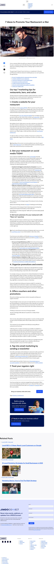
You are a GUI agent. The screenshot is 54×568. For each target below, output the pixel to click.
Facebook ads (38, 170)
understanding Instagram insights (19, 183)
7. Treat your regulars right (17, 86)
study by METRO (23, 107)
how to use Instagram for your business (28, 182)
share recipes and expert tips (21, 356)
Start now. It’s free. (48, 11)
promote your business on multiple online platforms (24, 261)
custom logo (36, 117)
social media (32, 156)
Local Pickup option (16, 231)
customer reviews (16, 255)
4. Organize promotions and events (20, 82)
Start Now (40, 391)
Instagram (37, 385)
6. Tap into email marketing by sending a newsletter (23, 85)
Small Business (20, 395)
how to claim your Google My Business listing (29, 248)
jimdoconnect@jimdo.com (6, 524)
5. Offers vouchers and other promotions (21, 83)
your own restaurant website (25, 115)
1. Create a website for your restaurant (20, 78)
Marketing (14, 395)
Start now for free (19, 409)
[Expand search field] (52, 4)
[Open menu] (24, 5)
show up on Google (33, 236)
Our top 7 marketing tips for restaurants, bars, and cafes (24, 77)
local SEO (37, 237)
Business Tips (27, 18)
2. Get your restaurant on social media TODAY (22, 80)
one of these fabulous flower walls (26, 194)
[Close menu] (27, 1)
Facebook (31, 385)
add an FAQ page (17, 144)
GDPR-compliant (39, 362)
